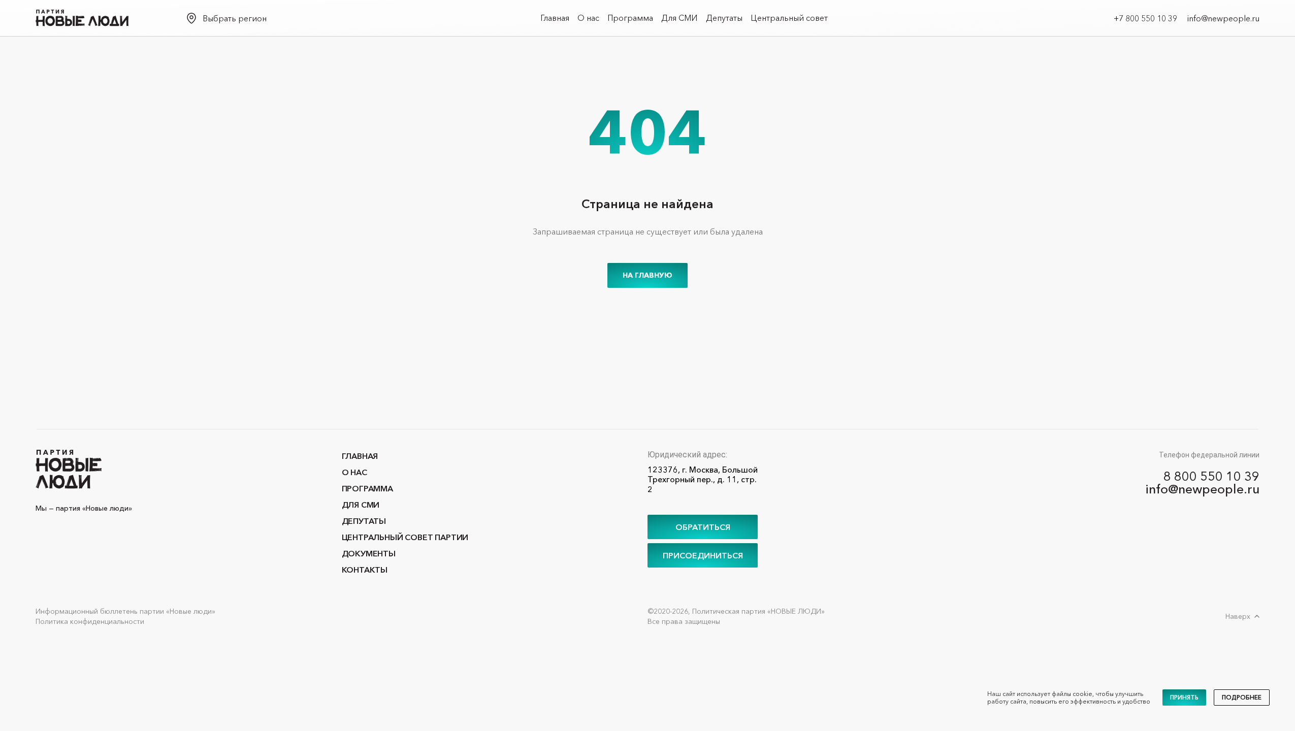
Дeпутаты (724, 18)
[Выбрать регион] (191, 18)
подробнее (1241, 697)
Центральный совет (789, 18)
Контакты (365, 569)
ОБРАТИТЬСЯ (702, 527)
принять (1184, 697)
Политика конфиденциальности (90, 621)
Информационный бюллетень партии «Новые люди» (125, 611)
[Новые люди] (82, 18)
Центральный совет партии (405, 537)
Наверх (1237, 616)
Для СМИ (679, 18)
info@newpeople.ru (1223, 18)
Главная (554, 18)
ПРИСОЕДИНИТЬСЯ (703, 555)
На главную (647, 275)
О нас (588, 18)
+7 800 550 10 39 (1145, 18)
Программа (630, 18)
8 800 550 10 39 (1211, 476)
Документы (369, 553)
